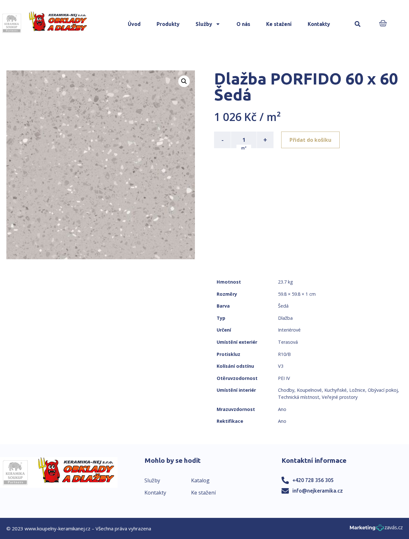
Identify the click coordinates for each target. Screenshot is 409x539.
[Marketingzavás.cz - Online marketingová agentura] (376, 529)
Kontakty (319, 24)
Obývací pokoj (383, 390)
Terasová (288, 342)
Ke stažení (279, 24)
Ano (282, 409)
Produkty (168, 24)
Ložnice (357, 390)
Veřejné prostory (340, 397)
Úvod (134, 24)
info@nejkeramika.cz (317, 491)
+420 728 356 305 (313, 480)
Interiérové (289, 330)
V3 (280, 366)
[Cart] (383, 23)
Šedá (283, 306)
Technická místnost (298, 397)
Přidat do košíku (310, 139)
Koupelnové (309, 390)
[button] (357, 24)
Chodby (286, 390)
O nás (243, 24)
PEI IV (284, 378)
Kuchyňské (335, 390)
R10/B (284, 354)
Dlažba (285, 318)
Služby (204, 24)
